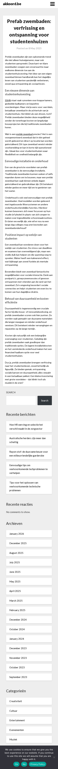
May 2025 (14, 581)
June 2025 (14, 571)
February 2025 (17, 610)
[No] (54, 757)
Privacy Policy (37, 764)
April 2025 (15, 590)
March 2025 (16, 600)
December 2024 (18, 619)
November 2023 (18, 657)
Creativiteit (15, 701)
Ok (16, 764)
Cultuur (13, 710)
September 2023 (18, 677)
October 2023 (17, 667)
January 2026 (16, 533)
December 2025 (18, 543)
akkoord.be (12, 4)
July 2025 (14, 562)
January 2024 (16, 638)
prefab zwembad (24, 134)
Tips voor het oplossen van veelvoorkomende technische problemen (24, 486)
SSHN (8, 100)
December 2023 (18, 648)
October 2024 (17, 629)
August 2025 (16, 552)
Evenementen (16, 729)
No (24, 764)
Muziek (13, 739)
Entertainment (17, 720)
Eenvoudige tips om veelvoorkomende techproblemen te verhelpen (28, 469)
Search (10, 392)
